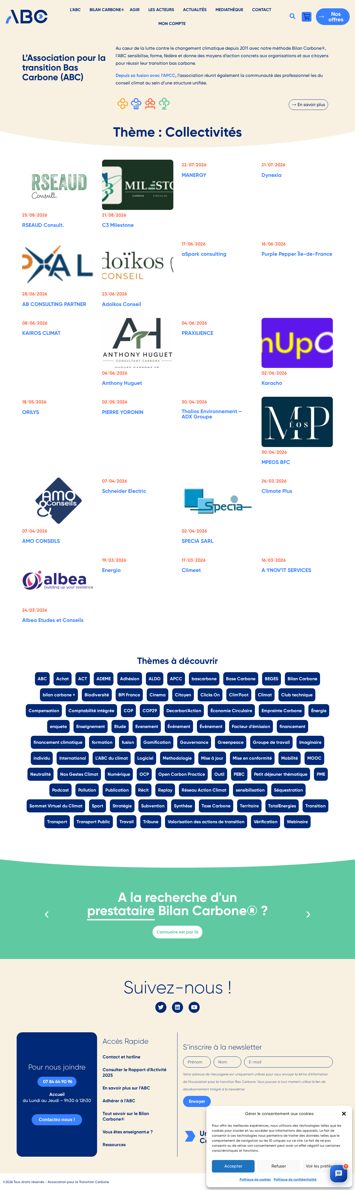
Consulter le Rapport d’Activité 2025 (134, 1072)
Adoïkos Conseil (121, 304)
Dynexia (272, 175)
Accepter (233, 1166)
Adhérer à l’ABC (119, 1101)
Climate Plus (277, 491)
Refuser (279, 1166)
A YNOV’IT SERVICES (286, 570)
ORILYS (30, 412)
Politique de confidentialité (295, 1179)
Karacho (272, 383)
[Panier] (306, 17)
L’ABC (75, 9)
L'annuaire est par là (177, 932)
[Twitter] (160, 1007)
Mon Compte (172, 23)
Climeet (191, 570)
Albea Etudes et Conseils (52, 620)
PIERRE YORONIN (122, 412)
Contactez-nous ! (57, 1119)
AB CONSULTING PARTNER (54, 304)
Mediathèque (229, 9)
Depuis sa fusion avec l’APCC (145, 75)
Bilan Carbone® (107, 9)
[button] (344, 1113)
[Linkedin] (177, 1007)
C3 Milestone (118, 225)
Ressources (114, 1145)
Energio (111, 570)
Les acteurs (161, 9)
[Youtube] (194, 1007)
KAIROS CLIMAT (41, 333)
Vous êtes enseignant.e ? (128, 1132)
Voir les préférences (325, 1166)
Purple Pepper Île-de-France (297, 253)
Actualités (195, 9)
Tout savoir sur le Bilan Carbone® (126, 1116)
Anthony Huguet (122, 383)
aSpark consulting (204, 253)
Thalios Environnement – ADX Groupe (212, 414)
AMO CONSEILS (41, 541)
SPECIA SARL (197, 541)
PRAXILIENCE (197, 333)
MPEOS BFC (276, 462)
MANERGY (194, 175)
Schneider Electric (124, 491)
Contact (261, 9)
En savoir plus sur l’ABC (126, 1088)
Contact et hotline (121, 1057)
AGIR (135, 9)
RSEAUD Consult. (43, 225)
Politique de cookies (255, 1179)
